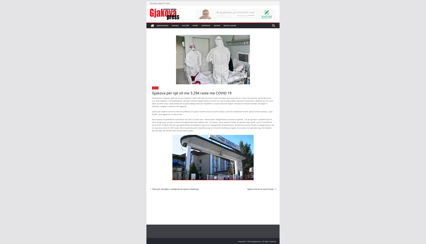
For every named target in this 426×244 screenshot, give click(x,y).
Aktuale (175, 26)
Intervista (206, 26)
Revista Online (230, 26)
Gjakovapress (162, 26)
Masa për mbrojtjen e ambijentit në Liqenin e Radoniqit (175, 189)
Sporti (195, 26)
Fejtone (217, 26)
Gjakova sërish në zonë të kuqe (260, 189)
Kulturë (185, 26)
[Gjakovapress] (152, 25)
